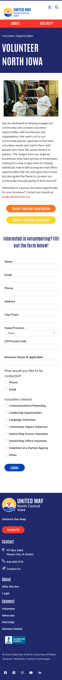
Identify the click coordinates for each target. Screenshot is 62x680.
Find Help (8, 621)
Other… (13, 455)
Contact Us (14, 568)
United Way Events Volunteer (28, 433)
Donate (15, 23)
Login (5, 593)
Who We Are (10, 586)
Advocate (8, 615)
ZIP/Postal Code (15, 341)
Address (9, 301)
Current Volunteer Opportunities (31, 208)
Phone (8, 288)
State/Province (14, 327)
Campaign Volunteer (22, 419)
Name (8, 261)
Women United (12, 628)
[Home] (31, 0)
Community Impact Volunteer (28, 426)
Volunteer (8, 608)
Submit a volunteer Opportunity (31, 220)
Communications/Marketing (27, 405)
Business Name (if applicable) (23, 357)
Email (8, 274)
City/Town (11, 314)
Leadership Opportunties (25, 412)
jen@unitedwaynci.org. (16, 196)
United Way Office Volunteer (28, 440)
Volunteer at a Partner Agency (28, 447)
